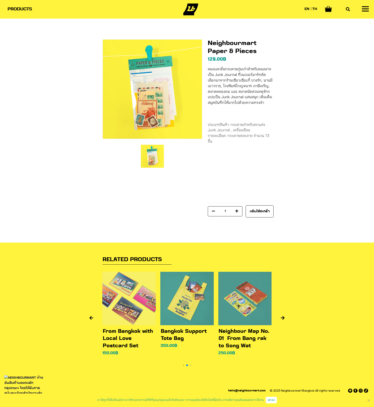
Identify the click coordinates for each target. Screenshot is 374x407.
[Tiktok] (366, 391)
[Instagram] (361, 391)
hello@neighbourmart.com (247, 390)
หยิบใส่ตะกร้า (260, 211)
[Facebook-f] (355, 391)
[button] (91, 318)
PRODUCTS (20, 9)
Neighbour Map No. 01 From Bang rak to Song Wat (244, 338)
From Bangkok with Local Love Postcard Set (128, 338)
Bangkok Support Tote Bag (184, 335)
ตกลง (271, 400)
